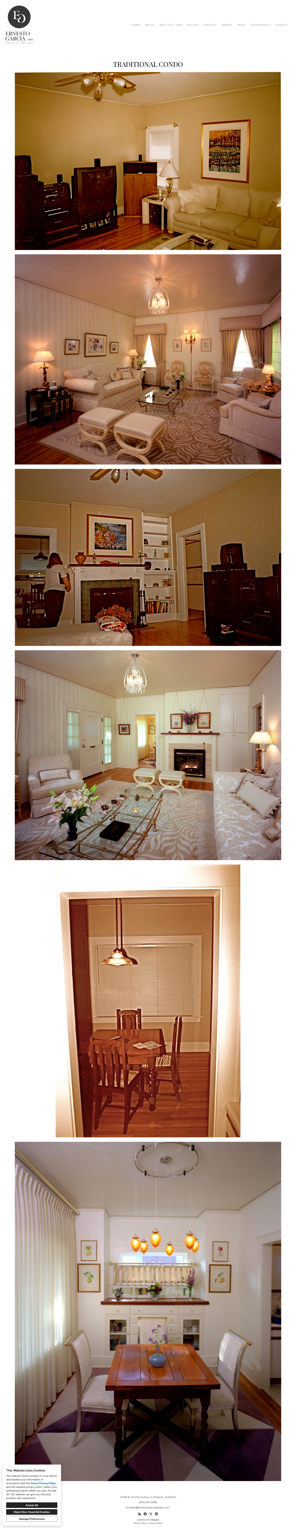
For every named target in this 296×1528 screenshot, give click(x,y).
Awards (227, 25)
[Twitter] (150, 1514)
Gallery (193, 25)
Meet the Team (171, 25)
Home (136, 25)
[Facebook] (145, 1514)
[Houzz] (139, 1514)
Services (210, 25)
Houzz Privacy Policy (43, 1483)
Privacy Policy (140, 1523)
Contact (281, 25)
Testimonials (260, 25)
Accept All (32, 1505)
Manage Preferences (32, 1518)
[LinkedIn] (156, 1514)
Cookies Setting (155, 1523)
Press (241, 25)
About (150, 25)
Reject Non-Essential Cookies (32, 1511)
